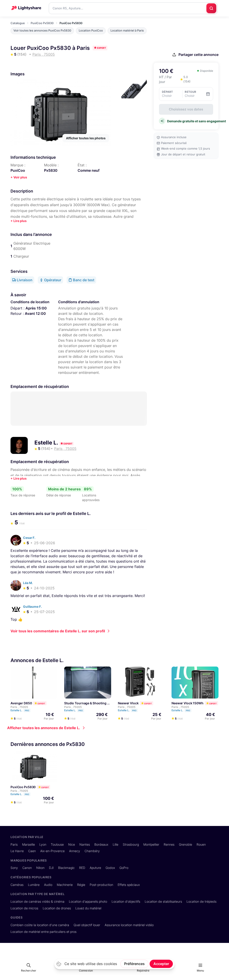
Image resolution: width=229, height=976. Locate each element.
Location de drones (57, 908)
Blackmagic (66, 868)
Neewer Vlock (128, 703)
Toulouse (57, 844)
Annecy (74, 851)
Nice (71, 844)
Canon (27, 868)
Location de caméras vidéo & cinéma (37, 901)
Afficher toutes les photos (86, 138)
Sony (14, 868)
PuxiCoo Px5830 (42, 23)
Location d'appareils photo (88, 901)
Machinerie (65, 885)
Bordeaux (101, 844)
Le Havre (17, 851)
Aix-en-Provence (52, 851)
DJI (51, 868)
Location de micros (24, 908)
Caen (32, 851)
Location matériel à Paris (127, 30)
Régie (81, 885)
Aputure (95, 868)
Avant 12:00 (35, 313)
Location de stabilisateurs (163, 901)
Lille (115, 844)
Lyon (42, 844)
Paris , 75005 (19, 707)
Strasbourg (131, 844)
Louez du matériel (88, 908)
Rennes (169, 844)
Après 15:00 (36, 308)
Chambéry (92, 851)
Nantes (84, 844)
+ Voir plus (19, 177)
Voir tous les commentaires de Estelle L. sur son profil (58, 631)
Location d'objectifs (126, 901)
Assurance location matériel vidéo (129, 925)
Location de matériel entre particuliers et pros (43, 932)
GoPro (123, 868)
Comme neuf (89, 170)
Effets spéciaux (129, 885)
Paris (14, 844)
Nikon (40, 868)
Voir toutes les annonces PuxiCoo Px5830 (42, 30)
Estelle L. (46, 442)
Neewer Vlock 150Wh (188, 703)
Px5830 (50, 170)
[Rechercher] (211, 8)
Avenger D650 (21, 703)
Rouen (201, 844)
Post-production (101, 885)
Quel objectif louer (87, 925)
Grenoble (185, 844)
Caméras (17, 885)
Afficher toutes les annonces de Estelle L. (43, 728)
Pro (27, 710)
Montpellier (151, 844)
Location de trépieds (201, 901)
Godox (110, 868)
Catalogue (18, 23)
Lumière (34, 885)
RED (82, 868)
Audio (48, 885)
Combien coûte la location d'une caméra (40, 925)
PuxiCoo (18, 170)
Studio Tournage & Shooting (85, 703)
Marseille (28, 844)
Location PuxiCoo (91, 30)
